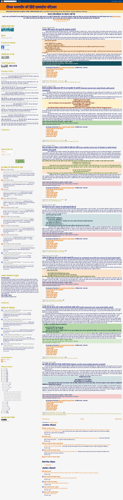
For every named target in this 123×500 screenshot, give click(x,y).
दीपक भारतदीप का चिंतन (49, 428)
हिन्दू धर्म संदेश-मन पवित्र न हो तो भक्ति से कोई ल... (13, 394)
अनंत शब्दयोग (6, 189)
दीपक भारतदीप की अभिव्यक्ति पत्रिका (11, 225)
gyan (75, 413)
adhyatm (47, 358)
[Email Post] (65, 80)
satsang (113, 413)
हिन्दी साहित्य (72, 82)
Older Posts (118, 419)
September (7, 387)
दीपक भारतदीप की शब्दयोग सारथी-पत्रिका (53, 443)
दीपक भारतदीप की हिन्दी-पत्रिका (10, 198)
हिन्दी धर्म (55, 301)
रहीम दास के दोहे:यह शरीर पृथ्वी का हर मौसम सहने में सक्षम (13, 118)
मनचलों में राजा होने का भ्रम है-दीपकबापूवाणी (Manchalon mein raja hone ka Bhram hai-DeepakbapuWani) (18, 191)
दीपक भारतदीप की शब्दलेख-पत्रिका (52, 450)
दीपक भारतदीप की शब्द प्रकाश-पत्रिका (11, 216)
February (6, 408)
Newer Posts (45, 419)
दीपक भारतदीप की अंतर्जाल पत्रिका (52, 457)
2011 (4, 381)
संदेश (49, 200)
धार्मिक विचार (44, 414)
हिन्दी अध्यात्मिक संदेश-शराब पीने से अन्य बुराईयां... (12, 393)
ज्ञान (120, 413)
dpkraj (4, 361)
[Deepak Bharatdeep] (2, 48)
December (7, 382)
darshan (52, 358)
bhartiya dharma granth (51, 413)
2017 (4, 372)
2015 (4, 375)
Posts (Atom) (53, 422)
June (5, 402)
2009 (4, 412)
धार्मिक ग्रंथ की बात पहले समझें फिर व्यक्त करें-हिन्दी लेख (56, 483)
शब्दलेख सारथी (47, 436)
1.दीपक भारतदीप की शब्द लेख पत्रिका (54, 69)
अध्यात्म (65, 82)
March (5, 406)
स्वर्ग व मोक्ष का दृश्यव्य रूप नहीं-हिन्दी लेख (11, 330)
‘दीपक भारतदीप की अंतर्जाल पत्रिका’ (66, 67)
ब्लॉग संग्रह (48, 465)
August (6, 389)
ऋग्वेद (50, 301)
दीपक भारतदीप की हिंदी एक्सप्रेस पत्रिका (31, 7)
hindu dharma (92, 413)
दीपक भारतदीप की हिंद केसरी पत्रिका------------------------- (61, 20)
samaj (57, 141)
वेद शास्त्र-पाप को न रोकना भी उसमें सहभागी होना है (59, 207)
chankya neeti (49, 82)
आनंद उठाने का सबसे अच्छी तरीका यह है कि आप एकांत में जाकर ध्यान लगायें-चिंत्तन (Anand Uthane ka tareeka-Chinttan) (71, 438)
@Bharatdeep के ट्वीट (6, 38)
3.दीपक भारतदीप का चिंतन (52, 72)
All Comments (7, 154)
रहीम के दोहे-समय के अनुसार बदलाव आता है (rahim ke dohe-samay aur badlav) (19, 122)
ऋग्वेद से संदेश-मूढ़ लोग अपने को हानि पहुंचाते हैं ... (12, 397)
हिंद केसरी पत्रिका (116, 16)
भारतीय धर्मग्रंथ (50, 414)
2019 (4, 369)
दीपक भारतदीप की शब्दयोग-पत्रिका (10, 235)
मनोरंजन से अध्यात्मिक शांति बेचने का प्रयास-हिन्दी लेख (55, 488)
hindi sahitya (55, 82)
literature (106, 413)
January (6, 409)
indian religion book (99, 413)
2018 (4, 370)
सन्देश (72, 358)
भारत (46, 251)
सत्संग (47, 200)
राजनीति (49, 251)
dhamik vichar (71, 413)
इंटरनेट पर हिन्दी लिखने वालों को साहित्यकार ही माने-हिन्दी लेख (15, 322)
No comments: (61, 80)
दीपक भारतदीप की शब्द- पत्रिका (51, 487)
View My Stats (5, 421)
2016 (4, 373)
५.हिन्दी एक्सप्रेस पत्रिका (51, 75)
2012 (4, 379)
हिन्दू (76, 358)
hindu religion (61, 82)
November (7, 384)
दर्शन (65, 358)
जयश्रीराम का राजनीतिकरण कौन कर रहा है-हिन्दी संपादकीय (14, 255)
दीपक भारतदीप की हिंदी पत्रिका (51, 492)
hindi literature (49, 141)
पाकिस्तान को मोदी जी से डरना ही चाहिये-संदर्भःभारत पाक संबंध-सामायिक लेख (60, 451)
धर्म (66, 358)
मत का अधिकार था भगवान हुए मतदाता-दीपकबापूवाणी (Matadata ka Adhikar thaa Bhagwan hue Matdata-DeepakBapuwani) (18, 182)
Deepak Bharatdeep (5, 45)
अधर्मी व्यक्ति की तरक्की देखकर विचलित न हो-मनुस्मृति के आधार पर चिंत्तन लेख (18, 265)
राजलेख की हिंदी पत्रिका (8, 180)
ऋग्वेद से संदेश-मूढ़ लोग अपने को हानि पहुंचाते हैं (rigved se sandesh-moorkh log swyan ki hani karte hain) (81, 258)
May (5, 403)
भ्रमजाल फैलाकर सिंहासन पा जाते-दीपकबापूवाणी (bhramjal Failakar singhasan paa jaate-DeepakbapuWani (17, 200)
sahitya (53, 141)
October (6, 386)
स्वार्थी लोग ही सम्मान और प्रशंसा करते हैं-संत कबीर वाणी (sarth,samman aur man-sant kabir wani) (77, 307)
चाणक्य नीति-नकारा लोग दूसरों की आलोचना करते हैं (58, 29)
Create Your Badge (5, 49)
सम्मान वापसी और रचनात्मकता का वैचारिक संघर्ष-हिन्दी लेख (14, 337)
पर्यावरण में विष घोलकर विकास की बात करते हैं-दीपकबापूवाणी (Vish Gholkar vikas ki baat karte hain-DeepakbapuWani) (18, 209)
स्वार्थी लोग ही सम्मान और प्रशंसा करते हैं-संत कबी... (13, 399)
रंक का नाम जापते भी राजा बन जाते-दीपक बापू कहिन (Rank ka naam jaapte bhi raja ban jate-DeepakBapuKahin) (18, 227)
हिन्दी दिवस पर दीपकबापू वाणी (50, 493)
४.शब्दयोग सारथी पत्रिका (51, 73)
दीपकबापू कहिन (6, 328)
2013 (4, 378)
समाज (69, 82)
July (5, 390)
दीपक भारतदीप (6, 359)
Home (82, 419)
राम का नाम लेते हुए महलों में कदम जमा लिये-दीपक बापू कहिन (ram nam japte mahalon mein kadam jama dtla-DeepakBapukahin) (18, 218)
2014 (4, 376)
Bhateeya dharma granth (61, 413)
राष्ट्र (52, 251)
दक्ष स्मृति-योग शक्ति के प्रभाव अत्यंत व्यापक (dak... (13, 400)
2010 (4, 411)
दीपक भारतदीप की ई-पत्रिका (50, 481)
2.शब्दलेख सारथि (50, 70)
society (60, 141)
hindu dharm (85, 413)
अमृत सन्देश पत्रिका (51, 77)
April (5, 405)
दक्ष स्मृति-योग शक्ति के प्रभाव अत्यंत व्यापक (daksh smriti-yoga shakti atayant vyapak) (73, 364)
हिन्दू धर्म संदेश (77, 82)
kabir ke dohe (60, 358)
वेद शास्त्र (55, 251)
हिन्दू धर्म (59, 200)
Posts (5, 152)
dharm (55, 358)
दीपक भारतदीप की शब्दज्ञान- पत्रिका (11, 207)
